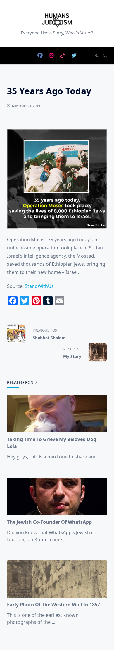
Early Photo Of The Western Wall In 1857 (53, 604)
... (99, 457)
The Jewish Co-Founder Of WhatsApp (49, 522)
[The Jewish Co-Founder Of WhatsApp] (57, 496)
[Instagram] (51, 56)
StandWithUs (39, 286)
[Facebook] (40, 56)
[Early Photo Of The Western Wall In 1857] (57, 579)
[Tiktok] (62, 56)
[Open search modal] (105, 55)
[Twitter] (74, 56)
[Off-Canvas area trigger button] (9, 55)
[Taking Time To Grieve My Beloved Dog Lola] (57, 413)
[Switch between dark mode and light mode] (96, 55)
